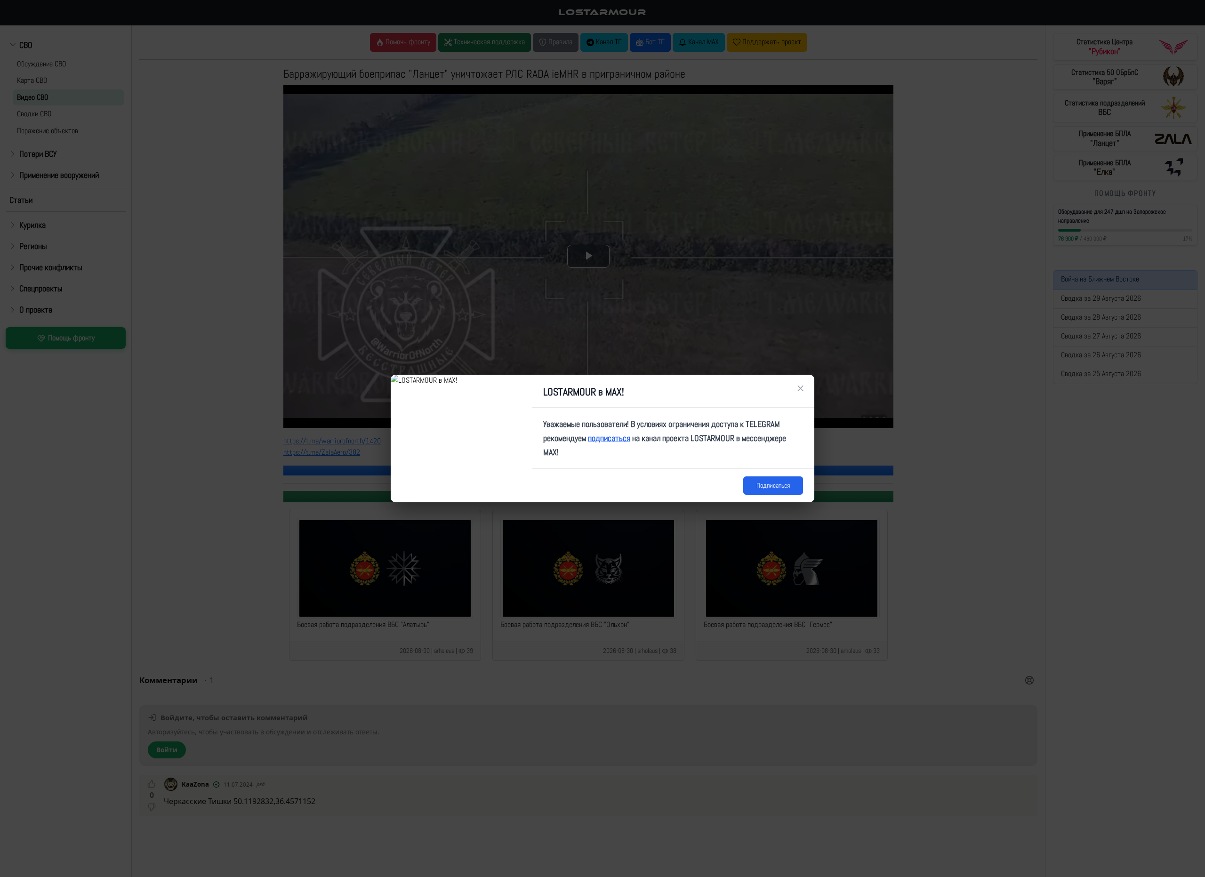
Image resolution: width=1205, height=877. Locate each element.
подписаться (609, 438)
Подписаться (773, 485)
